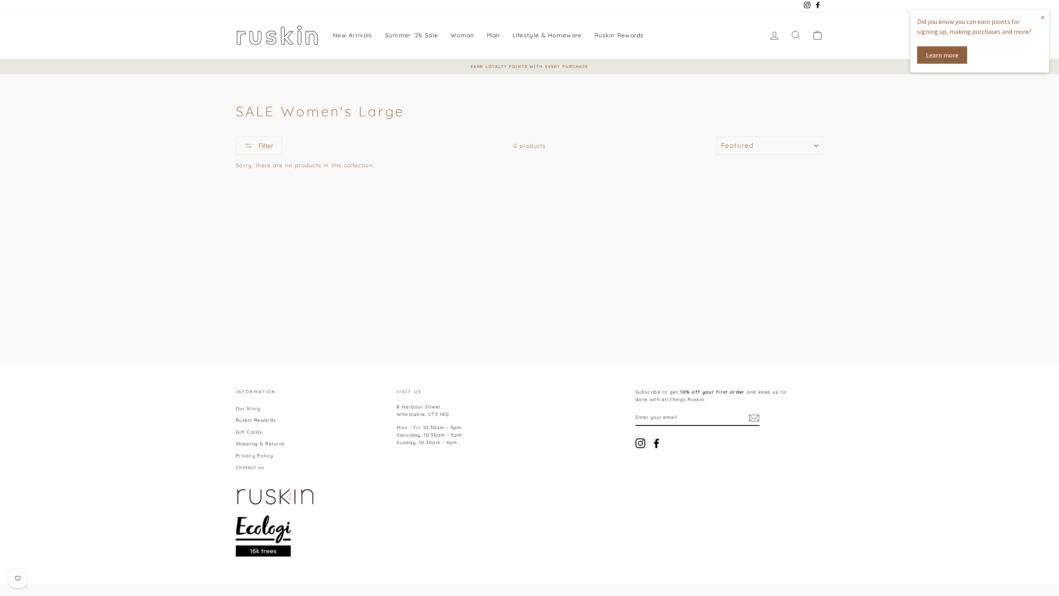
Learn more (942, 55)
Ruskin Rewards (619, 35)
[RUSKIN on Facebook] (656, 443)
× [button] (1043, 17)
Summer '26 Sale (411, 35)
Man (493, 35)
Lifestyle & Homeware (547, 35)
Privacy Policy (254, 456)
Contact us (250, 467)
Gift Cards (249, 432)
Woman (462, 35)
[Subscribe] (754, 418)
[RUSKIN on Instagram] (640, 443)
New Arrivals (353, 35)
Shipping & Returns (260, 444)
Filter (265, 146)
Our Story (248, 408)
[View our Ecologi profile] (263, 536)
